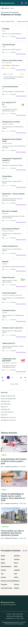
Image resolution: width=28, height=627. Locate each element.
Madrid (3, 555)
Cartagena (4, 584)
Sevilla (3, 559)
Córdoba (3, 570)
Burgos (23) (4, 406)
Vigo (2, 573)
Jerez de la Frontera (6, 588)
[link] (14, 34)
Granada (3, 577)
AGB (18, 618)
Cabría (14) (4, 414)
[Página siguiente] (25, 380)
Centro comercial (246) (7, 21)
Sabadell (16, 588)
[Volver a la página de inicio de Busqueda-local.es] (7, 3)
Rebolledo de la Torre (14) (8, 417)
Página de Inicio (5, 8)
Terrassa (16, 584)
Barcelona (17, 555)
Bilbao (16, 566)
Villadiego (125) (5, 401)
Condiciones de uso (10, 618)
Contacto (8, 614)
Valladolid (17, 570)
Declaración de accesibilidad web (14, 616)
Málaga (3, 563)
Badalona (16, 580)
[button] (22, 3)
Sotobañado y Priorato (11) (8, 420)
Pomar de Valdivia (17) (7, 412)
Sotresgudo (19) (5, 409)
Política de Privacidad (17, 614)
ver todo (24, 550)
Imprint (21, 618)
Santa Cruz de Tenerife (7, 580)
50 (3, 380)
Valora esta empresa (21, 38)
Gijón (15, 573)
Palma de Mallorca (6, 566)
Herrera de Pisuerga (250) (8, 398)
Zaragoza (16, 559)
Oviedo (16, 577)
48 (21, 377)
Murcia (16, 563)
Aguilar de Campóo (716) (8, 396)
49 (25, 377)
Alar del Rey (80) (5, 404)
